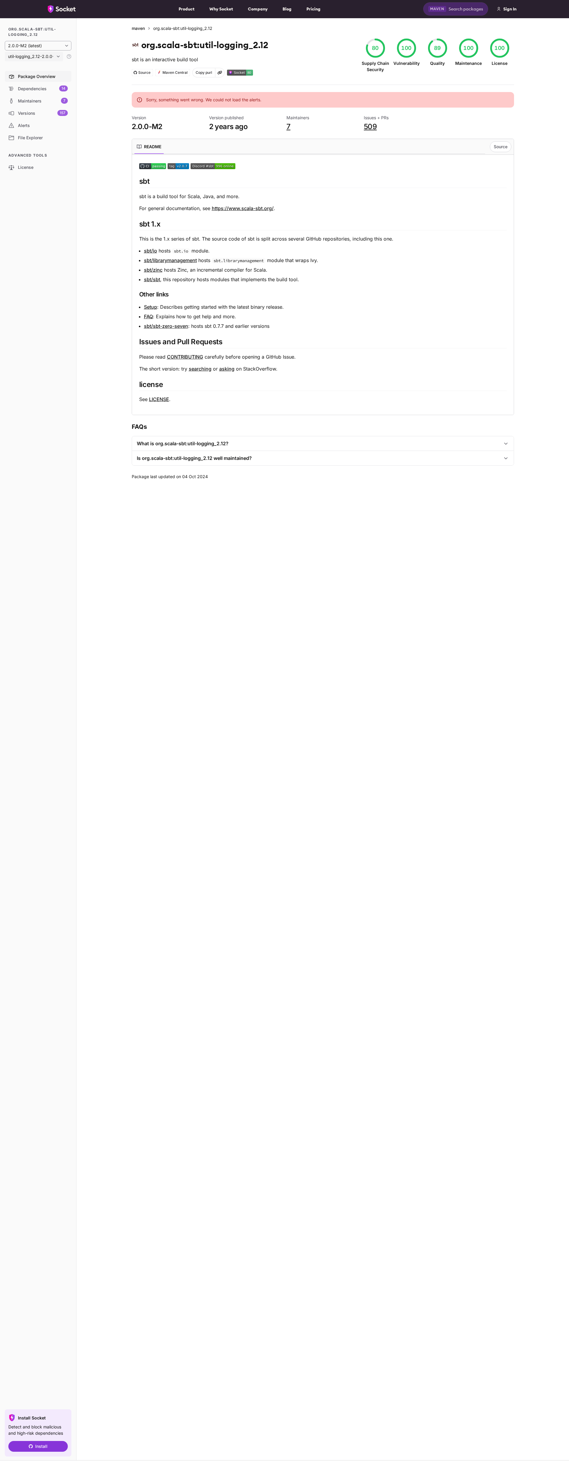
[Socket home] (62, 9)
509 (370, 126)
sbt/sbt (152, 279)
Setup (150, 307)
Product (186, 9)
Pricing (313, 9)
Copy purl (204, 72)
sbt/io (150, 251)
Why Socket (221, 9)
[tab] (149, 147)
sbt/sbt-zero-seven (166, 326)
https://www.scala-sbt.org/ (243, 208)
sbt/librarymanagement (170, 260)
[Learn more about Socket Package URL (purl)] (220, 72)
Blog (287, 9)
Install (41, 1446)
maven (138, 28)
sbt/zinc (153, 270)
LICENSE (159, 399)
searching (200, 369)
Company (258, 9)
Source (500, 146)
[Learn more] (69, 56)
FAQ (148, 316)
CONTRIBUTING (185, 357)
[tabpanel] (323, 282)
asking (226, 369)
